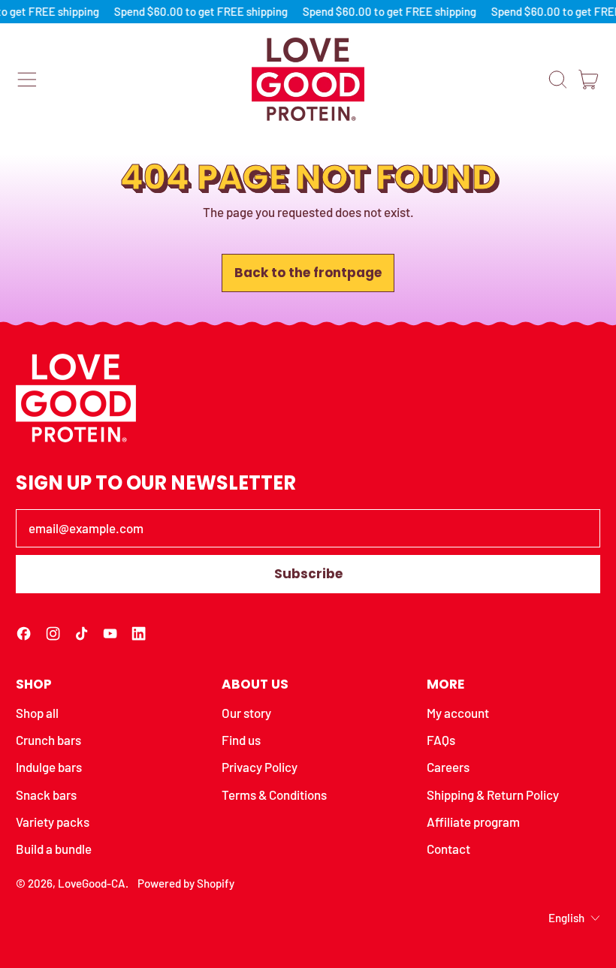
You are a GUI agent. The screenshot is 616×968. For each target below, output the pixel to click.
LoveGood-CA (91, 883)
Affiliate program (473, 821)
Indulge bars (49, 766)
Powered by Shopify (185, 883)
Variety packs (52, 821)
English (566, 917)
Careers (448, 766)
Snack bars (46, 794)
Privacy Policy (259, 766)
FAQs (441, 739)
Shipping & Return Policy (493, 794)
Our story (246, 712)
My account (458, 712)
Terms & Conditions (274, 794)
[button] (557, 79)
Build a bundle (54, 848)
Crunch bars (48, 739)
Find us (241, 739)
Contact (448, 848)
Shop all (37, 712)
